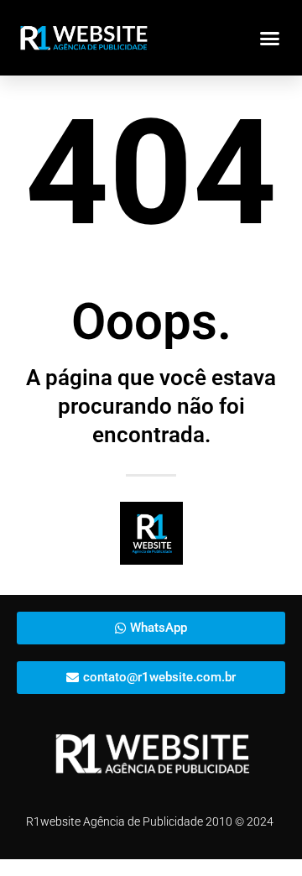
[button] (270, 38)
